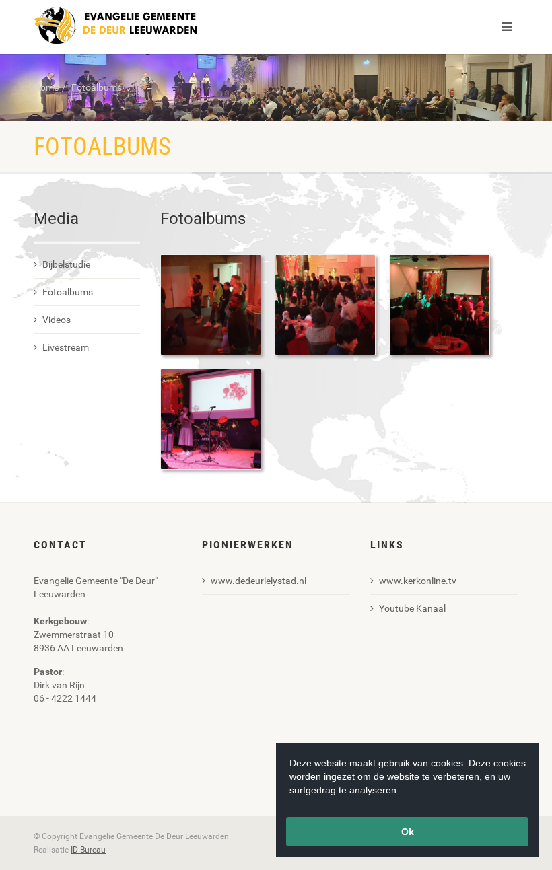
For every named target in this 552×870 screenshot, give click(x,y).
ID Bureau (88, 850)
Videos (56, 319)
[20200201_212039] (325, 304)
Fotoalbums (96, 87)
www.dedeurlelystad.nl (258, 580)
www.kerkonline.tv (417, 580)
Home (46, 87)
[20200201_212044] (210, 304)
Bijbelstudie (66, 264)
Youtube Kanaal (412, 608)
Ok (407, 831)
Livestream (65, 347)
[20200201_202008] (210, 418)
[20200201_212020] (439, 304)
